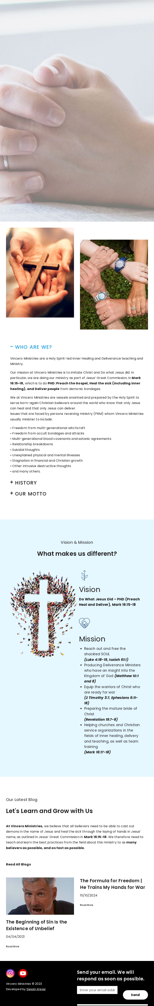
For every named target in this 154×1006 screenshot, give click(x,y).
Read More (86, 905)
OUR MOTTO (31, 493)
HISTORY (26, 482)
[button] (77, 347)
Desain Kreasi (36, 989)
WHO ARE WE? (33, 347)
